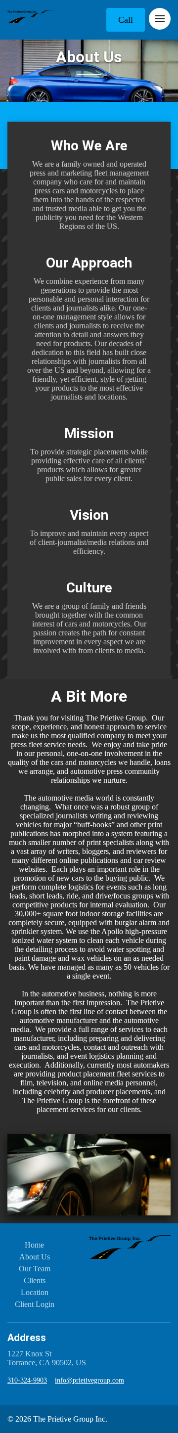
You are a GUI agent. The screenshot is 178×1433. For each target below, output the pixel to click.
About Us (89, 56)
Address (26, 1337)
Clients (34, 1280)
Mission (89, 433)
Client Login (34, 1304)
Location (34, 1292)
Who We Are (89, 145)
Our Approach (89, 263)
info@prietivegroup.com (89, 1380)
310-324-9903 (27, 1380)
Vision (89, 515)
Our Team (34, 1268)
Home (34, 1245)
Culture (89, 588)
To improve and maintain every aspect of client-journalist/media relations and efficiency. (89, 542)
